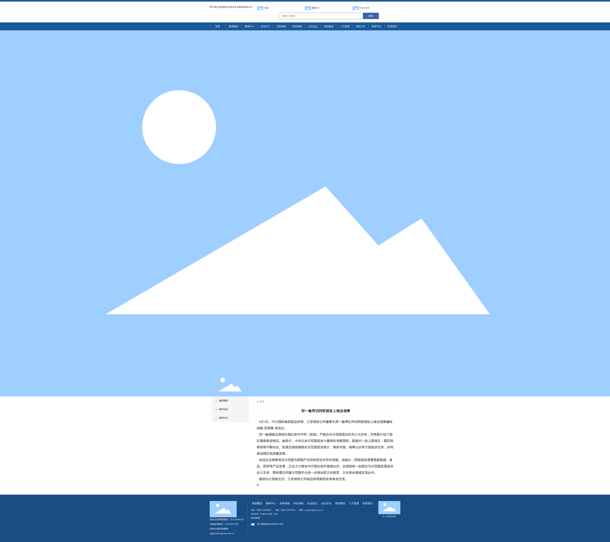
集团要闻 (223, 400)
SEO (276, 514)
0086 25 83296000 (264, 510)
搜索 (371, 15)
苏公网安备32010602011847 (270, 524)
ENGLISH (364, 8)
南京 (270, 514)
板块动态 (223, 409)
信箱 (266, 8)
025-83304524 (236, 519)
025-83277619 (231, 524)
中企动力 (264, 514)
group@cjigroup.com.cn (314, 510)
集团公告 (223, 418)
